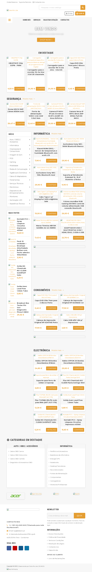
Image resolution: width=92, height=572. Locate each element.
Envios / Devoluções (56, 534)
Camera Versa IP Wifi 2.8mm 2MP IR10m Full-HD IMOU (76, 114)
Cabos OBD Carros (17, 451)
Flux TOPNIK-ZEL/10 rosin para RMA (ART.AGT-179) (46, 401)
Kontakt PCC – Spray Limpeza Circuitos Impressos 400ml (73, 422)
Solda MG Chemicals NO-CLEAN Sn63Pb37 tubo (21, 270)
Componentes (55, 477)
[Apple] (76, 494)
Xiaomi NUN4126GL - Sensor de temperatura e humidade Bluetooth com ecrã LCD (46, 152)
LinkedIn (27, 548)
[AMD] (56, 494)
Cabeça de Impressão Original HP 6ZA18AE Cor (73, 302)
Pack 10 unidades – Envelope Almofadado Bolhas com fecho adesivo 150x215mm (23, 248)
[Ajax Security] (36, 494)
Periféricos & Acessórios (59, 451)
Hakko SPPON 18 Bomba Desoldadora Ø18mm (46, 362)
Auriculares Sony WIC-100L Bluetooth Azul (46, 174)
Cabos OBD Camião (17, 459)
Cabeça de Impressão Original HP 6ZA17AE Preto (46, 321)
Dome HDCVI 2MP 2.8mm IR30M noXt (16, 110)
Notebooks (54, 462)
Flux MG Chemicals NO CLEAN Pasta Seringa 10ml (72, 382)
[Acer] (16, 496)
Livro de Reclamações (57, 558)
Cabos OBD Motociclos (18, 455)
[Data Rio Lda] (12, 10)
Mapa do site (53, 550)
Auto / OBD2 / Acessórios (26, 446)
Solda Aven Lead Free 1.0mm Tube (22, 288)
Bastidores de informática (59, 455)
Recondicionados (56, 470)
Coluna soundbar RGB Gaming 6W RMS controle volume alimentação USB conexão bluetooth (73, 204)
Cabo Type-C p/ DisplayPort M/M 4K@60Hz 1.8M (46, 199)
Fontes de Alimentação (58, 473)
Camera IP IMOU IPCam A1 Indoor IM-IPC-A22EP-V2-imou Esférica (56, 114)
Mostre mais (29, 99)
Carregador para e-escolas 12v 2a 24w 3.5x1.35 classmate (35, 72)
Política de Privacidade (57, 537)
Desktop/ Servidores (57, 466)
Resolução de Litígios (56, 544)
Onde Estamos (12, 2)
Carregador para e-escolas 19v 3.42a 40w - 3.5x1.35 (56, 67)
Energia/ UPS (55, 459)
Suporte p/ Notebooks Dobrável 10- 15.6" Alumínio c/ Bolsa (73, 177)
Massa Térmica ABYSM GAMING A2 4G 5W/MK (46, 227)
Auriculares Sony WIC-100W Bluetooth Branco (73, 145)
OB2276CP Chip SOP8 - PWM (16, 64)
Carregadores (55, 481)
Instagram (21, 548)
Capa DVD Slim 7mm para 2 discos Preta (76, 65)
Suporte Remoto (25, 2)
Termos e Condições (56, 540)
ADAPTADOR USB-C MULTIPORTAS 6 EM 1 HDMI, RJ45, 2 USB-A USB (73, 230)
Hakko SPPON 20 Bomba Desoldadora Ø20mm (73, 362)
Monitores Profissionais (58, 484)
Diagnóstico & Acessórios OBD (21, 462)
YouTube (15, 548)
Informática (66, 446)
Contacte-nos (39, 2)
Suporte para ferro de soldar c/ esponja (46, 382)
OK (80, 516)
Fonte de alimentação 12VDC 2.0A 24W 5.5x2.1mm (36, 114)
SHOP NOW (46, 40)
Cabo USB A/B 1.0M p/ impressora (73, 321)
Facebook (9, 548)
